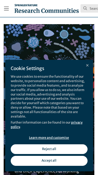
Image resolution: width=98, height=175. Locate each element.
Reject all (49, 149)
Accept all (49, 160)
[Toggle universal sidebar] (6, 8)
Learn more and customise (49, 138)
